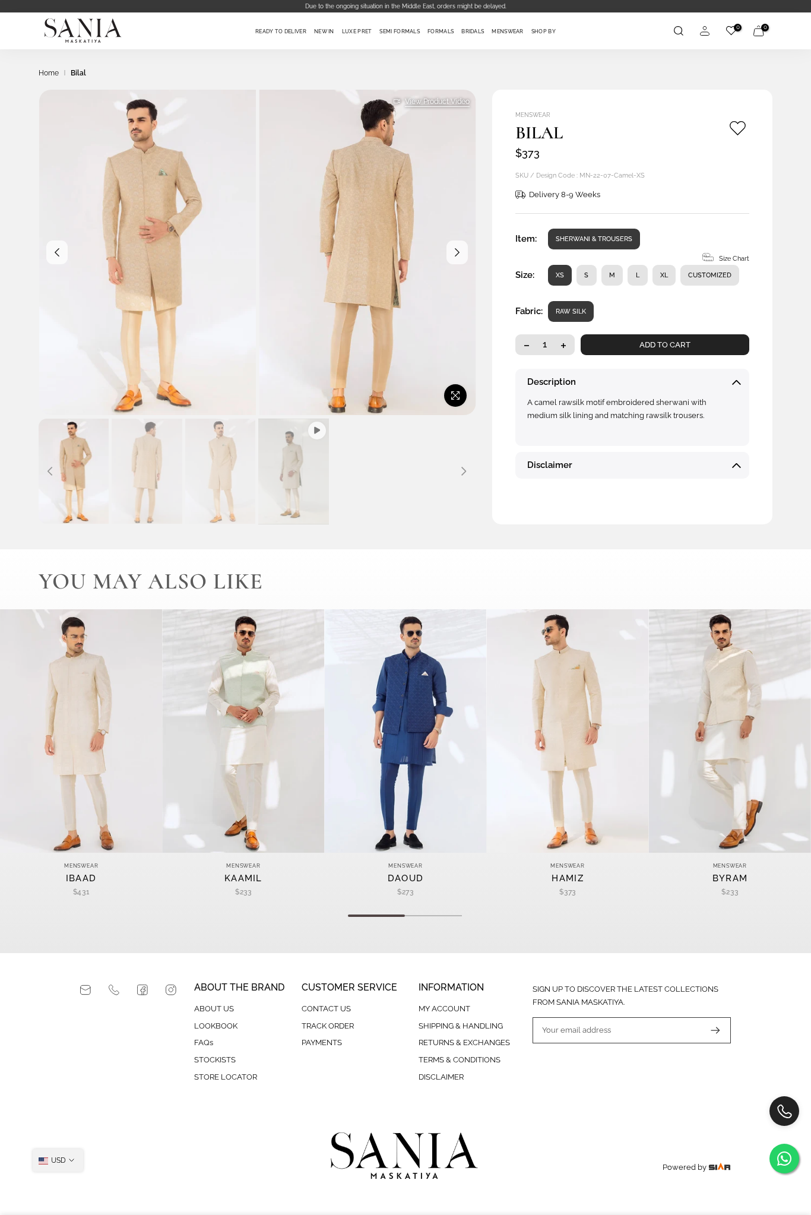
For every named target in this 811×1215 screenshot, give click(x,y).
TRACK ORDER (328, 1025)
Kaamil (243, 878)
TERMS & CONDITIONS (459, 1059)
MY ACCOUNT (444, 1008)
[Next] (457, 252)
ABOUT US (214, 1008)
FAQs (203, 1042)
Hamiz (568, 878)
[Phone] (114, 990)
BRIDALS (472, 31)
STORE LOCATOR (225, 1076)
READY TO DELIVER (280, 31)
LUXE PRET (357, 31)
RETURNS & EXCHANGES (464, 1042)
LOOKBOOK (215, 1025)
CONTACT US (326, 1008)
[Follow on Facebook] (142, 990)
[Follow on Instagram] (171, 990)
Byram (730, 878)
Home (49, 73)
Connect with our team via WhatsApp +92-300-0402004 (415, 6)
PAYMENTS (322, 1042)
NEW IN (324, 31)
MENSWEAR (507, 31)
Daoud (406, 878)
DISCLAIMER (441, 1076)
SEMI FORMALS (399, 31)
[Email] (85, 990)
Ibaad (81, 878)
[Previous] (57, 252)
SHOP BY (543, 31)
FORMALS (440, 31)
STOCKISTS (215, 1059)
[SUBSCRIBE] (709, 1030)
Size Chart (734, 259)
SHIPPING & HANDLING (461, 1025)
